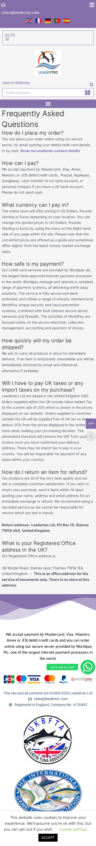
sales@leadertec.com (20, 12)
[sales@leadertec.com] (3, 5)
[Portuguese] (57, 20)
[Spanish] (66, 20)
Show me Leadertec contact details (50, 151)
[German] (48, 20)
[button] (88, 667)
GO (87, 92)
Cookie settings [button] (73, 829)
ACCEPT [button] (48, 837)
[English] (29, 20)
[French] (39, 20)
